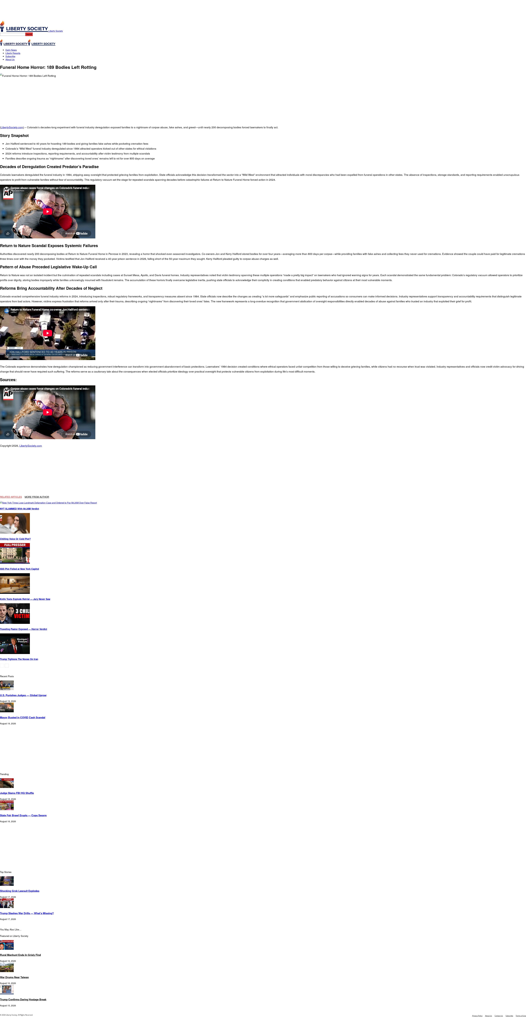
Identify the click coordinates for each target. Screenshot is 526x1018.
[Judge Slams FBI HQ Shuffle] (7, 787)
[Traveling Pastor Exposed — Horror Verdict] (15, 623)
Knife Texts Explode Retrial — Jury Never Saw (25, 599)
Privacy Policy (477, 1016)
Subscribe (10, 56)
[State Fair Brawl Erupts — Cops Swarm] (7, 809)
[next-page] (7, 665)
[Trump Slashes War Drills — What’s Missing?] (7, 907)
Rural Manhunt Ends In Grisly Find (20, 955)
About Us (10, 59)
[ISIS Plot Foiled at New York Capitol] (15, 562)
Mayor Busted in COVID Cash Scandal (22, 717)
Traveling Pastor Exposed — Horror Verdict (23, 629)
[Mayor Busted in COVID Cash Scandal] (7, 711)
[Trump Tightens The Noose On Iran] (15, 653)
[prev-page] (2, 665)
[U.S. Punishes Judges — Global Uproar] (7, 689)
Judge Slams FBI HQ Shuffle (17, 793)
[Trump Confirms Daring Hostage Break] (7, 993)
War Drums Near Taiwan (14, 977)
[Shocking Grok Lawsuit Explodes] (7, 885)
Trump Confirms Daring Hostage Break (23, 999)
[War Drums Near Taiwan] (7, 971)
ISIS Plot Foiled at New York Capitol (19, 568)
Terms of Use (521, 1016)
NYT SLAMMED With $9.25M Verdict (19, 508)
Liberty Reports (12, 53)
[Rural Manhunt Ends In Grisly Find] (7, 948)
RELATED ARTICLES (11, 497)
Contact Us (499, 1016)
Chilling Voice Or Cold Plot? (15, 538)
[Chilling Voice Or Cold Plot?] (15, 532)
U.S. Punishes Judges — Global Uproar (23, 695)
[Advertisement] (263, 98)
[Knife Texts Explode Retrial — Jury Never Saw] (15, 592)
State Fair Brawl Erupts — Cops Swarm (23, 815)
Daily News (11, 50)
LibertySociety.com (12, 127)
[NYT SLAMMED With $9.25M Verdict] (48, 502)
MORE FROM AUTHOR (37, 497)
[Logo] (14, 44)
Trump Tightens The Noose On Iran (19, 659)
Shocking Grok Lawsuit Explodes (19, 891)
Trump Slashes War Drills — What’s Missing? (27, 913)
